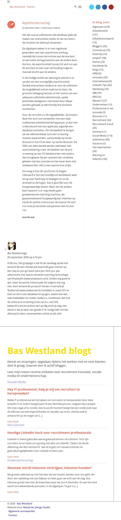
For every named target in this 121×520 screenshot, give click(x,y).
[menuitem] (74, 6)
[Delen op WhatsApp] (24, 228)
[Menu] (79, 7)
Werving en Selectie (51, 27)
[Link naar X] (91, 7)
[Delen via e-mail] (24, 236)
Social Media (99, 135)
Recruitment (99, 120)
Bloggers (97, 46)
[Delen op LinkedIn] (24, 232)
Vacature (98, 143)
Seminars (98, 131)
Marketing (98, 89)
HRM (95, 73)
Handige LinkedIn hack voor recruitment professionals (49, 433)
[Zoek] (74, 6)
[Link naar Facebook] (104, 7)
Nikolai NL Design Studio (36, 507)
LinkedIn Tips (100, 85)
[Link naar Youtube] (111, 7)
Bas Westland (24, 503)
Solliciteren (99, 139)
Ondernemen (100, 104)
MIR (95, 92)
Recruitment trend (103, 124)
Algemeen (98, 26)
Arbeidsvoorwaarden (104, 38)
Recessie (97, 116)
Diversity (97, 54)
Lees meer (13, 421)
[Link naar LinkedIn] (98, 7)
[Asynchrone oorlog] (11, 24)
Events (96, 61)
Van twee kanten (102, 147)
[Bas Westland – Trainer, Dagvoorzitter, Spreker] (27, 6)
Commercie (99, 50)
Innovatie (98, 77)
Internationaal (100, 81)
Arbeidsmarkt (100, 30)
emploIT (97, 58)
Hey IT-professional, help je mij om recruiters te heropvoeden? (43, 391)
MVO (95, 96)
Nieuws (97, 100)
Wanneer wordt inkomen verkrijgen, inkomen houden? (49, 468)
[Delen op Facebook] (24, 224)
